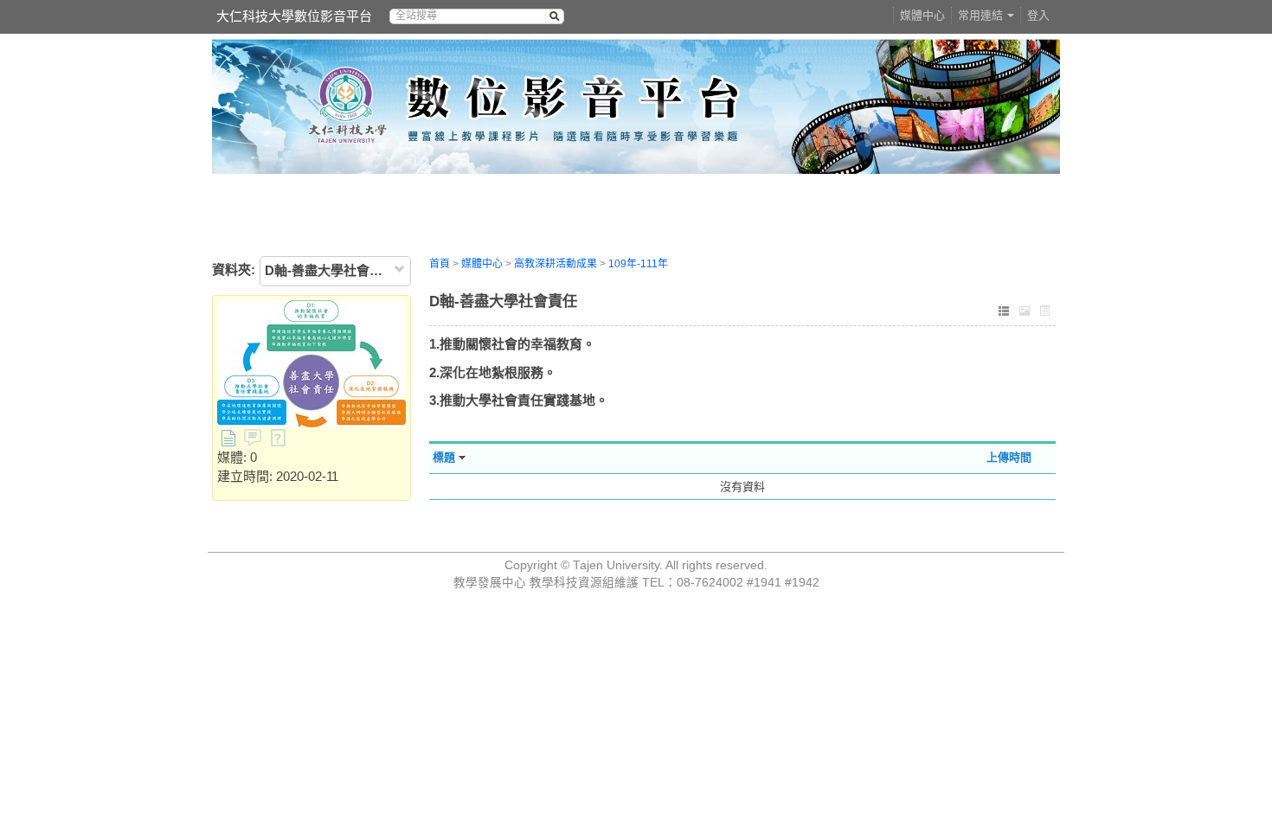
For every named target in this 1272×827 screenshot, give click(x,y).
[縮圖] (1024, 312)
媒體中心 (922, 15)
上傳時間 (1008, 457)
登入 (1038, 15)
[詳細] (1045, 312)
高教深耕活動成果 (555, 264)
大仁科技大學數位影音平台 (294, 16)
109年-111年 (638, 264)
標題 (444, 457)
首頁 (439, 264)
